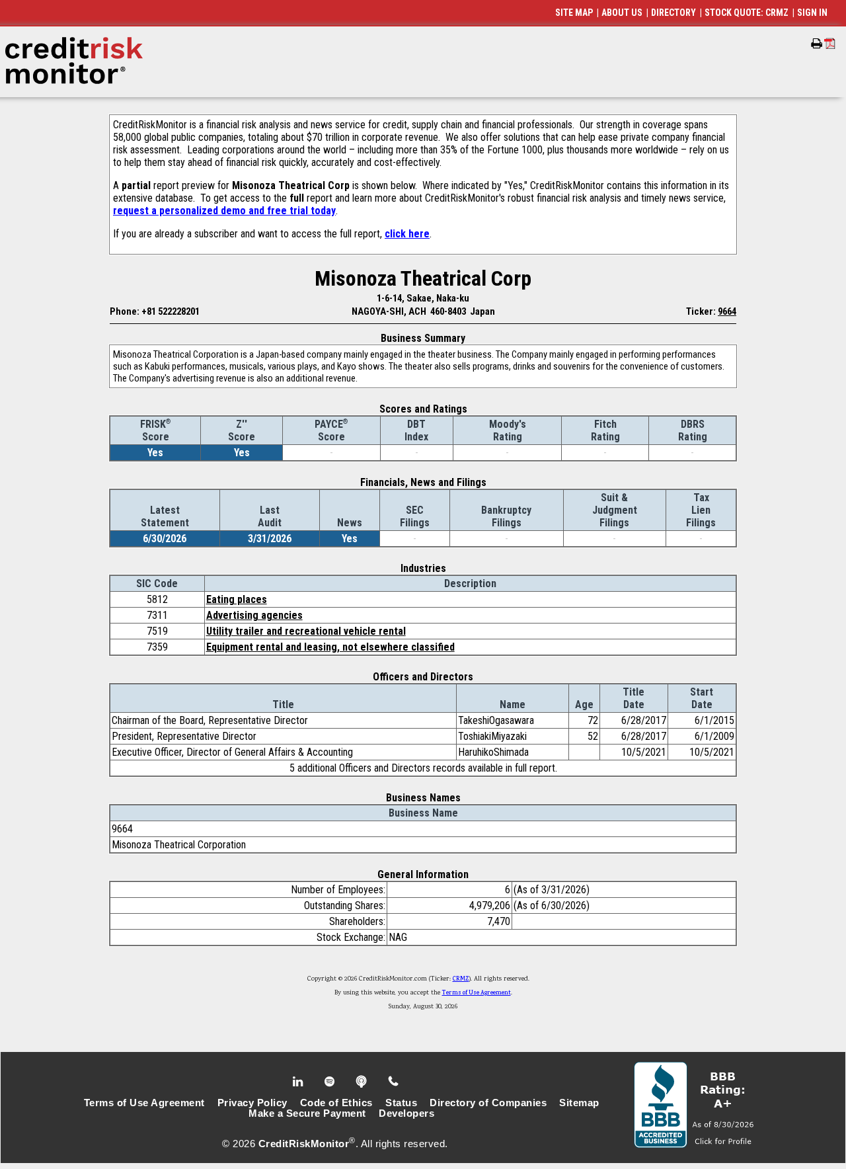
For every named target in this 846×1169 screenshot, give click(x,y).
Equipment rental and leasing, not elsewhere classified (330, 647)
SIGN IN (812, 12)
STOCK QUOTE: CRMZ (746, 12)
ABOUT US (621, 12)
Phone (394, 1082)
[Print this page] (816, 44)
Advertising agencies (254, 615)
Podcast (362, 1082)
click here (407, 233)
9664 (727, 311)
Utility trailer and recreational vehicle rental (306, 631)
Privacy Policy (252, 1103)
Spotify (331, 1082)
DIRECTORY (673, 12)
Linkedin (299, 1082)
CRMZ (461, 979)
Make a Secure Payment (307, 1113)
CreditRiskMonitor (304, 1144)
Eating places (236, 599)
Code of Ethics (336, 1103)
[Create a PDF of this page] (829, 43)
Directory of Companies (488, 1103)
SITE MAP (574, 12)
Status (401, 1103)
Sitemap (579, 1103)
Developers (406, 1113)
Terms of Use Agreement (476, 993)
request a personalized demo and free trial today (224, 210)
